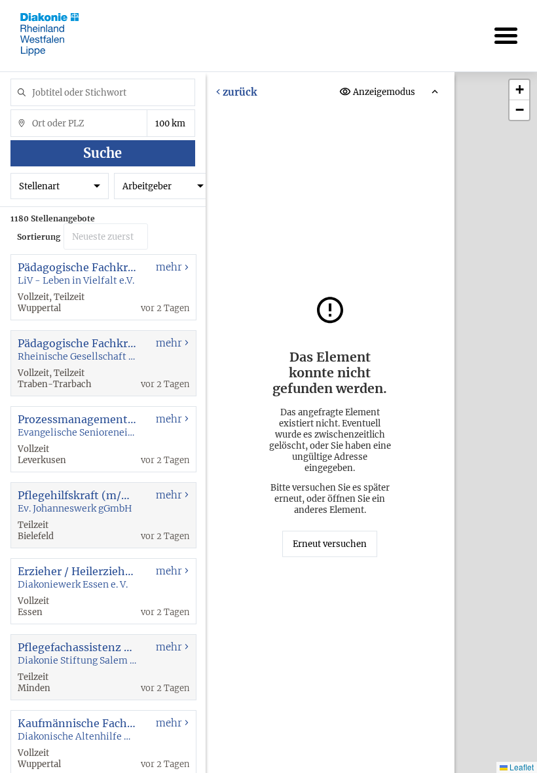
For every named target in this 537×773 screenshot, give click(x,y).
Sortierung (38, 237)
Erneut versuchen (330, 544)
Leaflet (521, 766)
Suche (102, 153)
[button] (519, 90)
